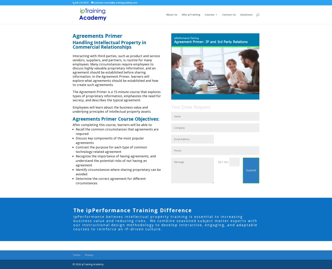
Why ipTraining (191, 14)
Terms (76, 255)
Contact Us (229, 14)
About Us (171, 14)
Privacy (89, 255)
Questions (246, 14)
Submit (251, 170)
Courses (209, 14)
